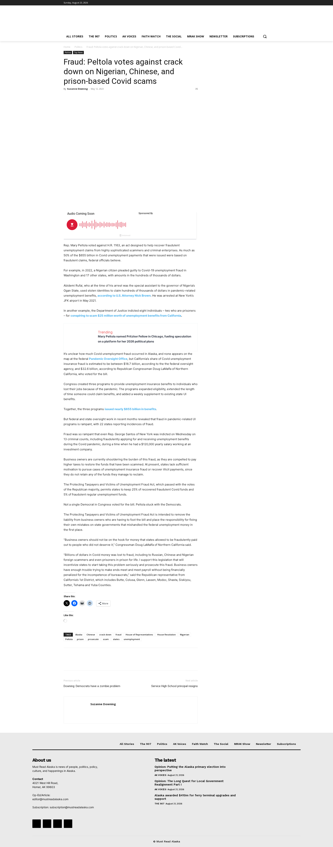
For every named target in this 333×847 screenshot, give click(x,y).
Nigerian (184, 634)
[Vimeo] (262, 3)
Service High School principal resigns (174, 686)
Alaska (78, 634)
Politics (78, 47)
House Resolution (166, 634)
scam (106, 639)
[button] (264, 36)
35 (196, 88)
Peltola (69, 639)
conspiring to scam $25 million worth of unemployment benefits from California (126, 315)
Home (67, 47)
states (116, 639)
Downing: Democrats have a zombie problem (92, 686)
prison (80, 639)
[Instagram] (251, 3)
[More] (103, 97)
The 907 (159, 803)
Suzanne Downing (77, 88)
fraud (118, 634)
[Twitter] (256, 3)
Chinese (91, 634)
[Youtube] (267, 3)
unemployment (132, 639)
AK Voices (160, 775)
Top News (78, 52)
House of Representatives (139, 634)
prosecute (93, 639)
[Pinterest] (85, 97)
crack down (105, 634)
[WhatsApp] (94, 97)
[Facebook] (246, 3)
